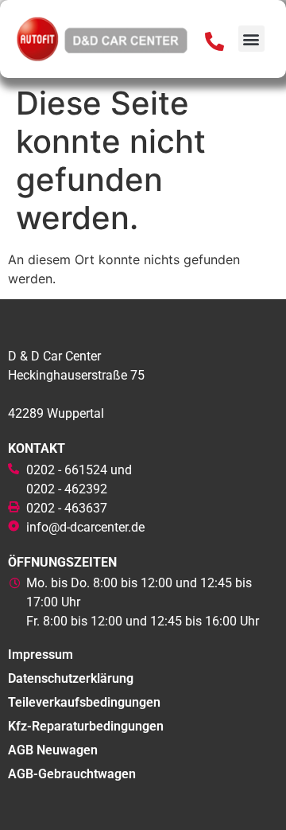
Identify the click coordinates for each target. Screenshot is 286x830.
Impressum (40, 654)
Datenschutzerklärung (70, 678)
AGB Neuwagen (53, 750)
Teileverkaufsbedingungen (84, 702)
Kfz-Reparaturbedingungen (86, 726)
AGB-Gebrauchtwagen (72, 773)
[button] (251, 38)
